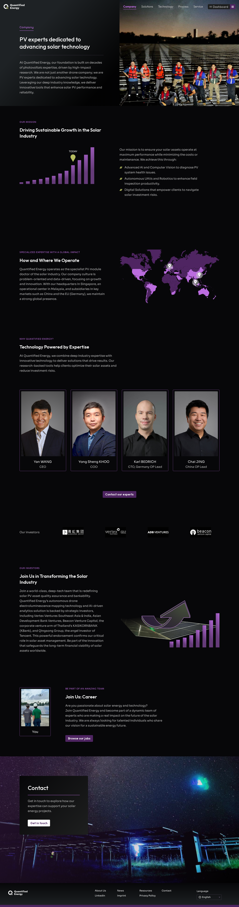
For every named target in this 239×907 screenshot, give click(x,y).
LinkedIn (100, 895)
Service (198, 6)
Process (183, 6)
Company (129, 6)
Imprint (121, 895)
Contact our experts (119, 494)
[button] (195, 282)
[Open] (232, 6)
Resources (145, 890)
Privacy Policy (147, 895)
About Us (100, 890)
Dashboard (220, 7)
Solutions (147, 6)
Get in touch (38, 823)
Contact (166, 890)
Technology (165, 6)
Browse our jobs (79, 738)
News (120, 890)
